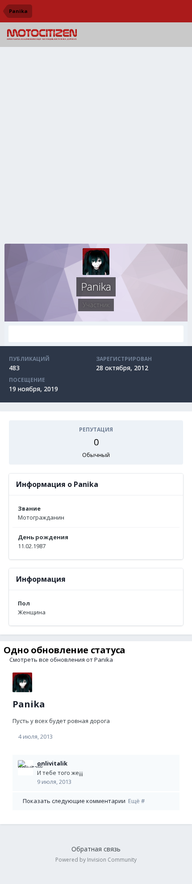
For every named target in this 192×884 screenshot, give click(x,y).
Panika (29, 704)
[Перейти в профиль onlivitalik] (25, 767)
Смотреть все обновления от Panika (60, 660)
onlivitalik (52, 763)
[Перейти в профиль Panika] (22, 682)
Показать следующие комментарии (83, 801)
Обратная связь (96, 849)
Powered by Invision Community (96, 859)
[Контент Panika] (96, 334)
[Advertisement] (96, 147)
